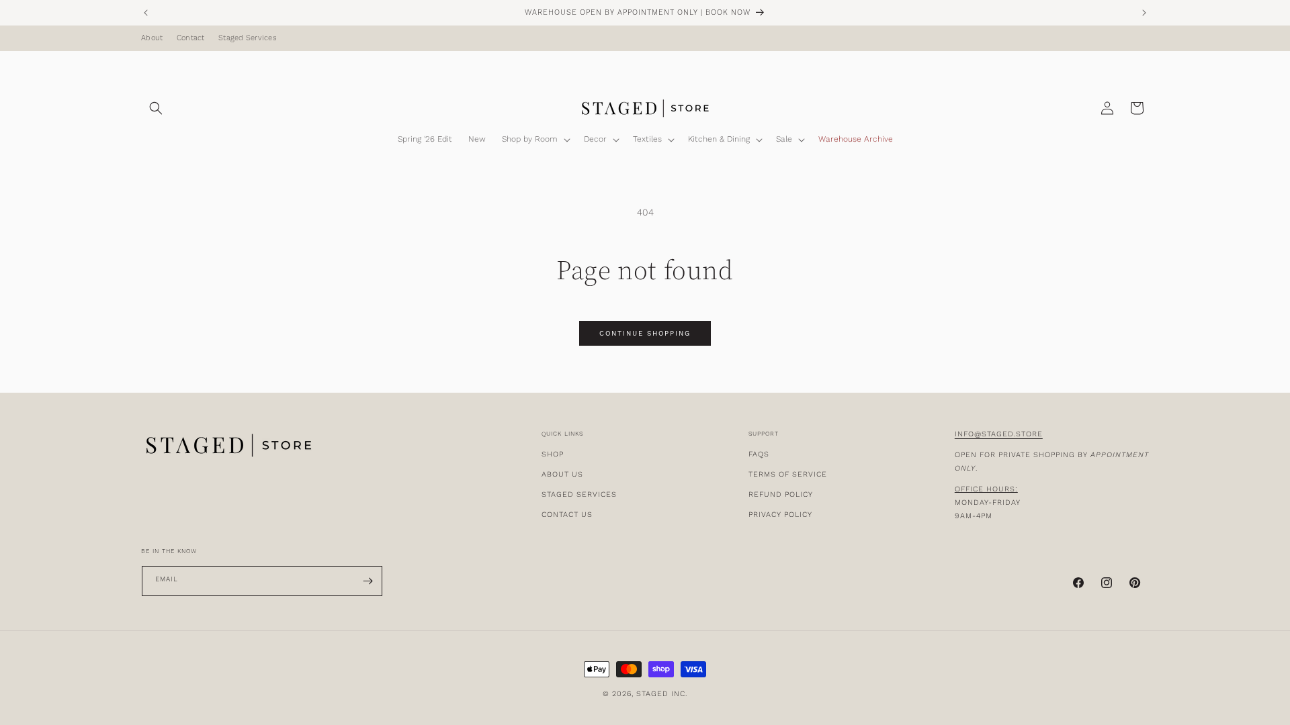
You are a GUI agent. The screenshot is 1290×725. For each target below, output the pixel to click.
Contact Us (567, 514)
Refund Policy (780, 494)
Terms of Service (787, 474)
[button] (156, 108)
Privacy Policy (780, 514)
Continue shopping (645, 334)
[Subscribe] (367, 581)
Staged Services (247, 38)
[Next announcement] (1144, 13)
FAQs (758, 454)
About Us (562, 474)
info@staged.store (999, 434)
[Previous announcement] (146, 13)
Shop (553, 454)
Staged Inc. (661, 693)
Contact (191, 38)
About (152, 38)
